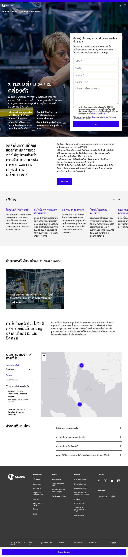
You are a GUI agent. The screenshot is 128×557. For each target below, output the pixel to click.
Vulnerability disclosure (93, 543)
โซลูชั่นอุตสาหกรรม (59, 496)
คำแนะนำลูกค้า (79, 503)
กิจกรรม (9, 375)
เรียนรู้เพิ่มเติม (15, 302)
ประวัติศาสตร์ (37, 484)
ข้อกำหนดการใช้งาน (78, 543)
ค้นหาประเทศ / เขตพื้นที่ (106, 497)
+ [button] (44, 355)
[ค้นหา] (120, 5)
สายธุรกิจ (36, 499)
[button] (119, 199)
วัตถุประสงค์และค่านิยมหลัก (38, 493)
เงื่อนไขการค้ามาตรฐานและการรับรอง (80, 509)
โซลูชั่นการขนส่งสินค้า (58, 484)
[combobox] (19, 369)
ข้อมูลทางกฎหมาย (61, 543)
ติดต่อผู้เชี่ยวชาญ (80, 484)
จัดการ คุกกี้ (30, 543)
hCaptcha (94, 117)
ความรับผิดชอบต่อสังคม (38, 504)
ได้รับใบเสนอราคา (80, 479)
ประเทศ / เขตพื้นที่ (12, 365)
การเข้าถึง (77, 499)
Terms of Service (79, 118)
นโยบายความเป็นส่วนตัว (97, 113)
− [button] (44, 359)
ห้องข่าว (35, 509)
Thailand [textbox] (18, 369)
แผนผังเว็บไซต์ (79, 515)
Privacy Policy (108, 117)
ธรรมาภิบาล (37, 488)
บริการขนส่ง (56, 479)
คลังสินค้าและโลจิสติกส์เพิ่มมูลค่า (58, 490)
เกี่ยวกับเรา (36, 479)
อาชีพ (35, 514)
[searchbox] (19, 379)
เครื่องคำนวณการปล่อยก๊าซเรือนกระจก (81, 493)
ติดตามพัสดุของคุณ (81, 488)
